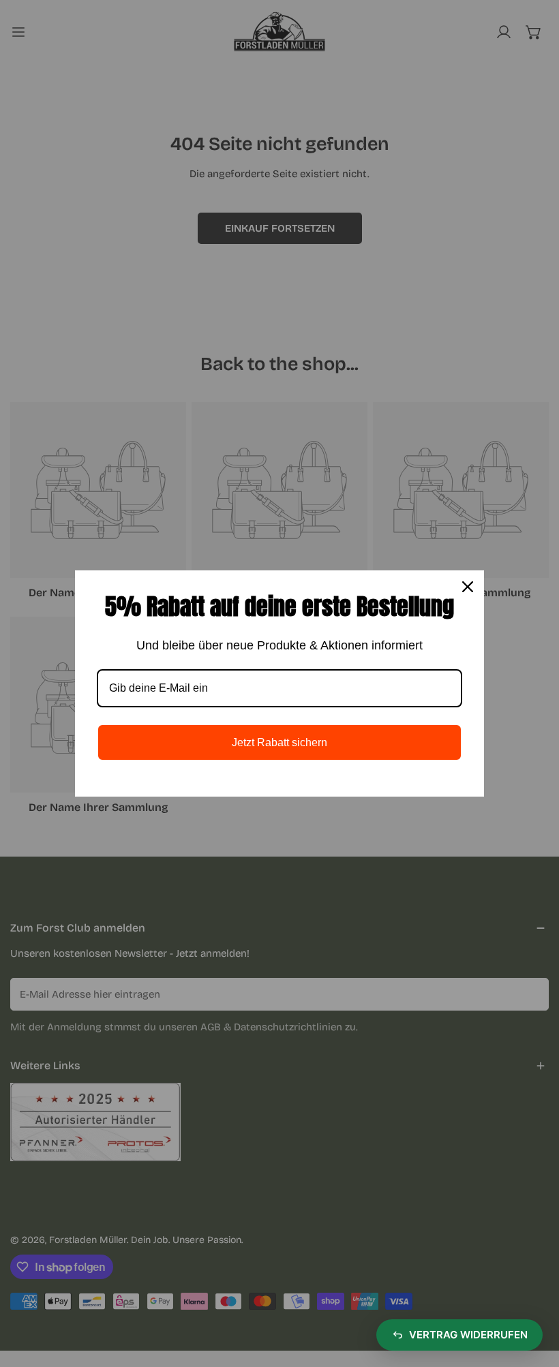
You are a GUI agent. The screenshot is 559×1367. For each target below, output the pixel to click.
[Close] (467, 586)
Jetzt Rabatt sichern (279, 742)
